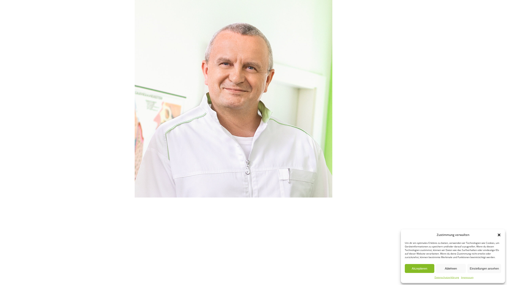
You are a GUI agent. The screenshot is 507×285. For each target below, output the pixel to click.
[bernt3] (253, 99)
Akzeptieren (419, 268)
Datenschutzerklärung (447, 277)
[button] (499, 235)
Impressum (467, 277)
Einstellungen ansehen (484, 268)
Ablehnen (451, 268)
